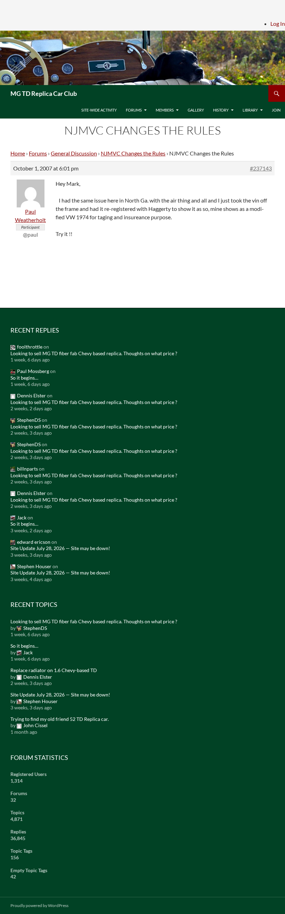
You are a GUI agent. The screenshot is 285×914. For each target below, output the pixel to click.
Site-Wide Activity (99, 110)
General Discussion (74, 153)
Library (250, 110)
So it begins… (24, 378)
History (221, 110)
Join (276, 110)
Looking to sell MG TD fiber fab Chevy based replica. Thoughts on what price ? (93, 353)
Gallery (196, 110)
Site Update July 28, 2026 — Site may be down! (60, 548)
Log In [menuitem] (277, 23)
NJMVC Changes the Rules (133, 153)
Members (165, 110)
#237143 (261, 168)
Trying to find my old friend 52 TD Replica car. (59, 719)
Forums (134, 110)
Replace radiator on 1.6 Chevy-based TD (53, 670)
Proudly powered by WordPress (39, 905)
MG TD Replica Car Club (43, 93)
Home (17, 153)
